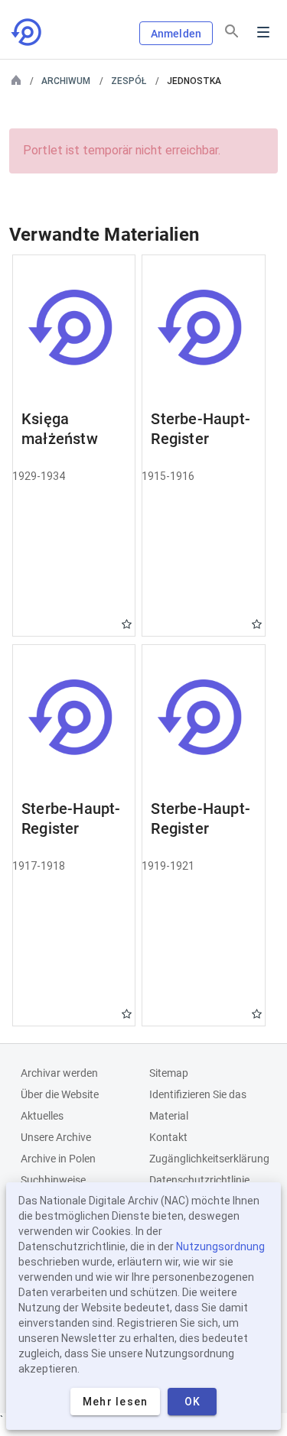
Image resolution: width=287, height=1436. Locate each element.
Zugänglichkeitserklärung (209, 1158)
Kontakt (168, 1137)
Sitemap (168, 1073)
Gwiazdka (127, 624)
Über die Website (60, 1094)
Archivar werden (59, 1073)
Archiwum (65, 81)
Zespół (128, 81)
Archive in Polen (58, 1158)
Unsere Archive (56, 1137)
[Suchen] (232, 31)
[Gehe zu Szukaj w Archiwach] (27, 32)
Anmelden (176, 34)
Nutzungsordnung (220, 1246)
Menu (263, 32)
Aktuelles (42, 1116)
